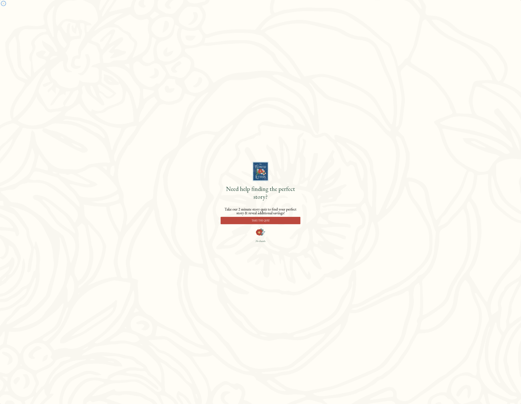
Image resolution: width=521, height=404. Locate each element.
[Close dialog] (3, 3)
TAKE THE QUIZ (261, 220)
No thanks (260, 241)
